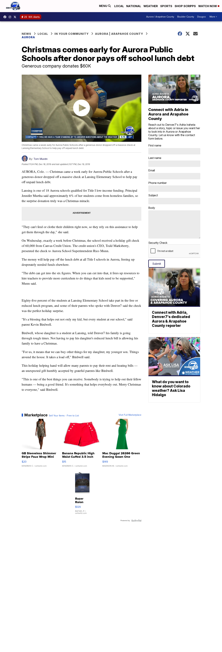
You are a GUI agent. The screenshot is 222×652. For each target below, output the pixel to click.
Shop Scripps (185, 6)
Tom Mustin (40, 158)
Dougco (201, 17)
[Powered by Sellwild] (136, 520)
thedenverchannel (11, 17)
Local (119, 6)
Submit (156, 263)
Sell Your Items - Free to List (64, 415)
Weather (150, 6)
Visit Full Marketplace (130, 415)
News (26, 33)
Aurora (28, 37)
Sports (166, 6)
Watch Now (208, 6)
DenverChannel (16, 17)
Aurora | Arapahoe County (160, 17)
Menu (103, 6)
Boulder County (185, 17)
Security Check (157, 242)
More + (213, 17)
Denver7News (5, 17)
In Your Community (71, 33)
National (133, 6)
